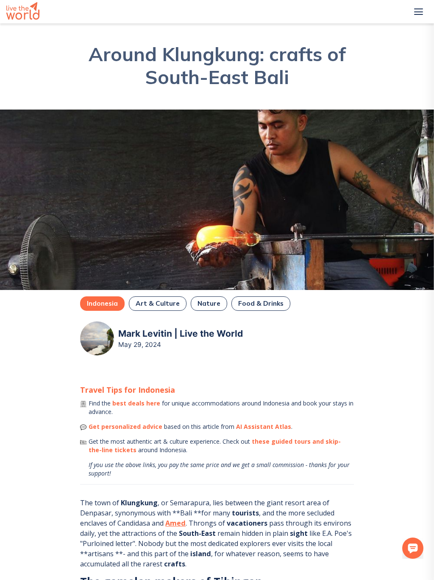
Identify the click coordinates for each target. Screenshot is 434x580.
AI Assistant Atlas (263, 426)
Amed (175, 523)
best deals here (136, 403)
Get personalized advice (125, 426)
